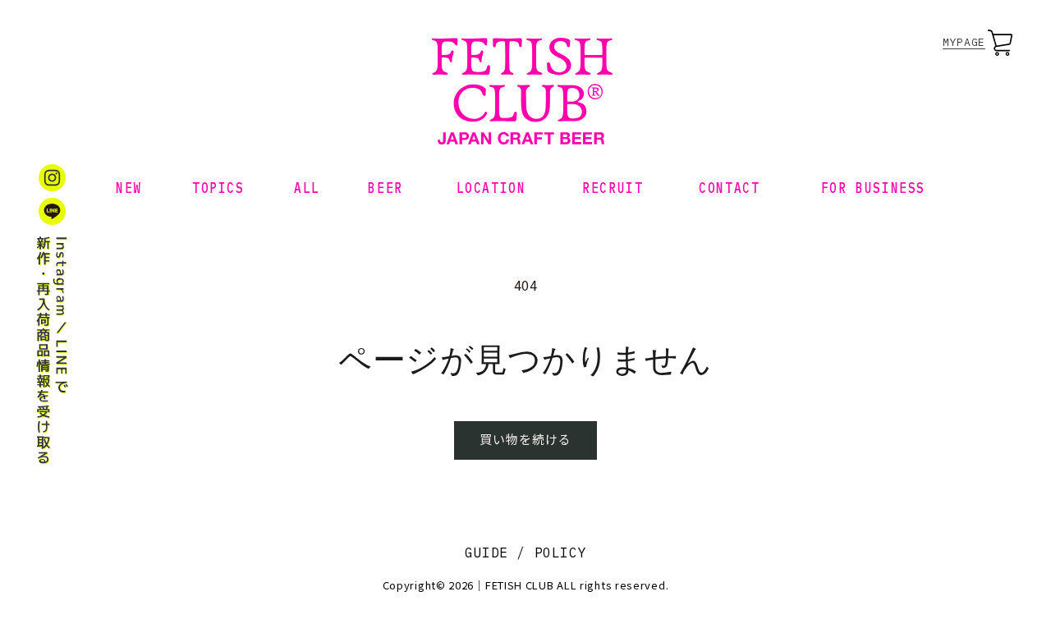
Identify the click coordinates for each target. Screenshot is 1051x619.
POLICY (561, 552)
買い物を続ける (525, 438)
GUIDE (486, 552)
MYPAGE (964, 43)
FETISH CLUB (519, 585)
